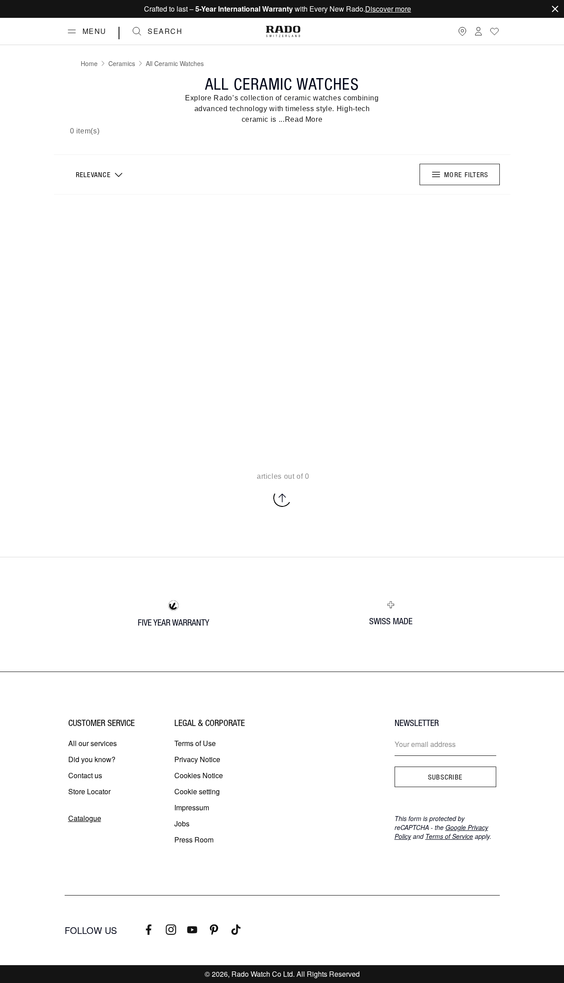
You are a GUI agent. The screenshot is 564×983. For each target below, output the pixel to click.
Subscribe (445, 777)
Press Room (194, 839)
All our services (92, 743)
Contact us (85, 775)
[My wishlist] (494, 31)
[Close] (555, 9)
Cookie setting (197, 791)
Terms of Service (449, 836)
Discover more (388, 9)
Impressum (191, 807)
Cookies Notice (198, 775)
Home (89, 63)
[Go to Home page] (283, 31)
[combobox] (98, 174)
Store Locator (89, 791)
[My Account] (478, 31)
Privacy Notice (197, 759)
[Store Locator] (462, 31)
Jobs (181, 823)
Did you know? (91, 759)
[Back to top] (282, 498)
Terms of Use (195, 743)
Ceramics (121, 63)
